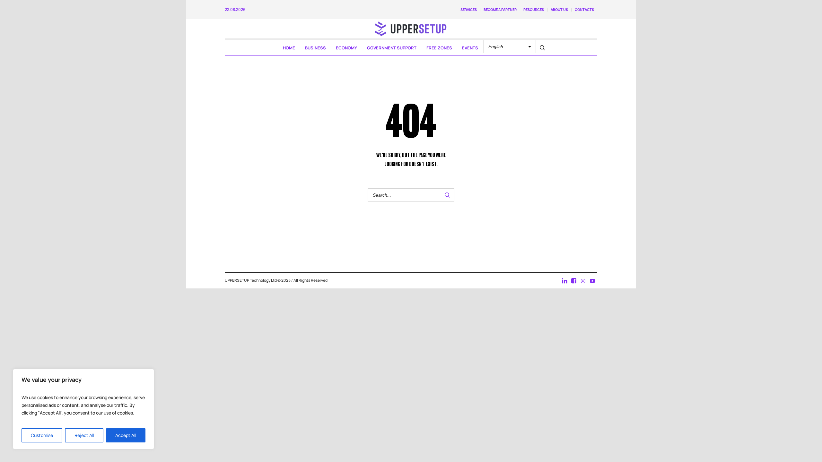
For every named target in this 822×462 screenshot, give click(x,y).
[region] (83, 409)
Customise (42, 435)
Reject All (84, 435)
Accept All (125, 435)
